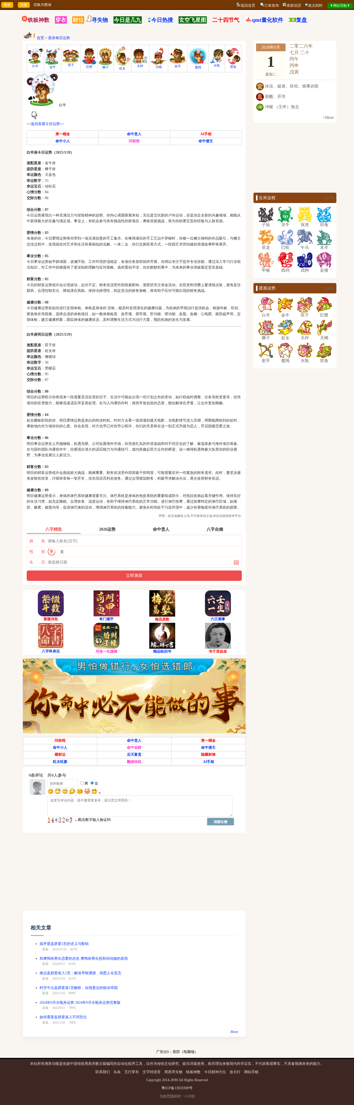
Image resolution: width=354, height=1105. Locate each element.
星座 (45, 949)
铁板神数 (38, 20)
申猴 (266, 270)
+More (328, 117)
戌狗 (305, 270)
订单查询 (271, 6)
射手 (178, 66)
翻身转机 (134, 762)
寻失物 (100, 20)
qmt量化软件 (267, 20)
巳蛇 (285, 247)
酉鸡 (285, 270)
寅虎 (305, 224)
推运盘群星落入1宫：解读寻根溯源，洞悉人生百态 (80, 973)
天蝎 (158, 67)
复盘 (301, 20)
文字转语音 (152, 1072)
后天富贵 (134, 754)
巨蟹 (89, 67)
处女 (122, 68)
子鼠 (266, 224)
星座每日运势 (59, 38)
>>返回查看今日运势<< (45, 124)
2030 (174, 1080)
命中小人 (62, 141)
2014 (165, 1080)
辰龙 (266, 247)
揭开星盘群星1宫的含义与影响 (64, 944)
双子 (71, 65)
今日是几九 (127, 20)
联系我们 (102, 1072)
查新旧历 (294, 6)
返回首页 (248, 6)
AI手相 (205, 134)
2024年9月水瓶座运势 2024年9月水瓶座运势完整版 (80, 1003)
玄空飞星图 (192, 20)
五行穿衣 (131, 1072)
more (329, 198)
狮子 (105, 67)
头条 (117, 1072)
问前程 (134, 141)
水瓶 (217, 65)
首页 (40, 38)
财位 (78, 20)
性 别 (37, 552)
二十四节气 (225, 20)
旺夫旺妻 (60, 762)
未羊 (324, 247)
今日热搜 (162, 20)
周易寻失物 (173, 1072)
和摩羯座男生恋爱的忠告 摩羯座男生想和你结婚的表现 (84, 958)
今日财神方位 (215, 1072)
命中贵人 (134, 134)
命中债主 (206, 141)
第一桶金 (62, 134)
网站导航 (251, 1072)
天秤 (140, 66)
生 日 (37, 562)
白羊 (35, 66)
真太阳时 (315, 6)
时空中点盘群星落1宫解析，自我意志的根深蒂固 (79, 988)
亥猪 (324, 270)
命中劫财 (134, 747)
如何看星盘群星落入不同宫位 (63, 1017)
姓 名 (37, 541)
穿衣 (60, 20)
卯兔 (324, 224)
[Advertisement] (134, 874)
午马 (305, 247)
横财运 (60, 754)
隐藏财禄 (208, 754)
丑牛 (285, 224)
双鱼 (233, 67)
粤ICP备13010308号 (177, 1088)
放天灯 (235, 1072)
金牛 (52, 67)
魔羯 (198, 67)
